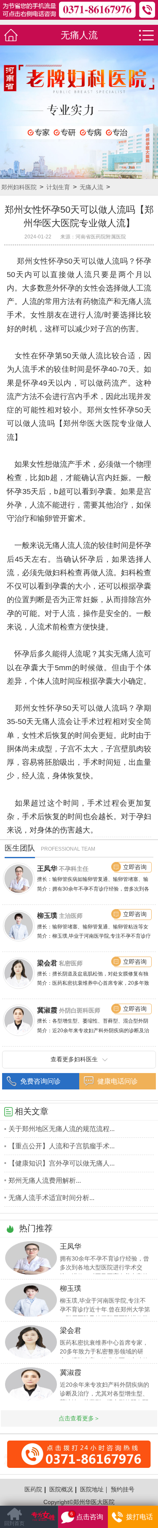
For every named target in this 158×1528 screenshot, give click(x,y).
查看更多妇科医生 (74, 1059)
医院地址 (92, 1489)
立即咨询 (135, 867)
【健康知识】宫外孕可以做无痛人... (61, 1163)
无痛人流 (91, 187)
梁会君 (47, 963)
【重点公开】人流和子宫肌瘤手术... (61, 1146)
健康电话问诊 (117, 1081)
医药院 (33, 1489)
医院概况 (61, 1489)
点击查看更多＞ (79, 1418)
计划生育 (58, 187)
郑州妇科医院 (19, 187)
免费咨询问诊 (40, 1081)
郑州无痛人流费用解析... (44, 1180)
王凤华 (47, 868)
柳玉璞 (47, 915)
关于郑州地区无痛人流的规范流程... (61, 1128)
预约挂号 (122, 1489)
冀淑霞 (47, 1010)
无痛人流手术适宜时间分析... (51, 1197)
